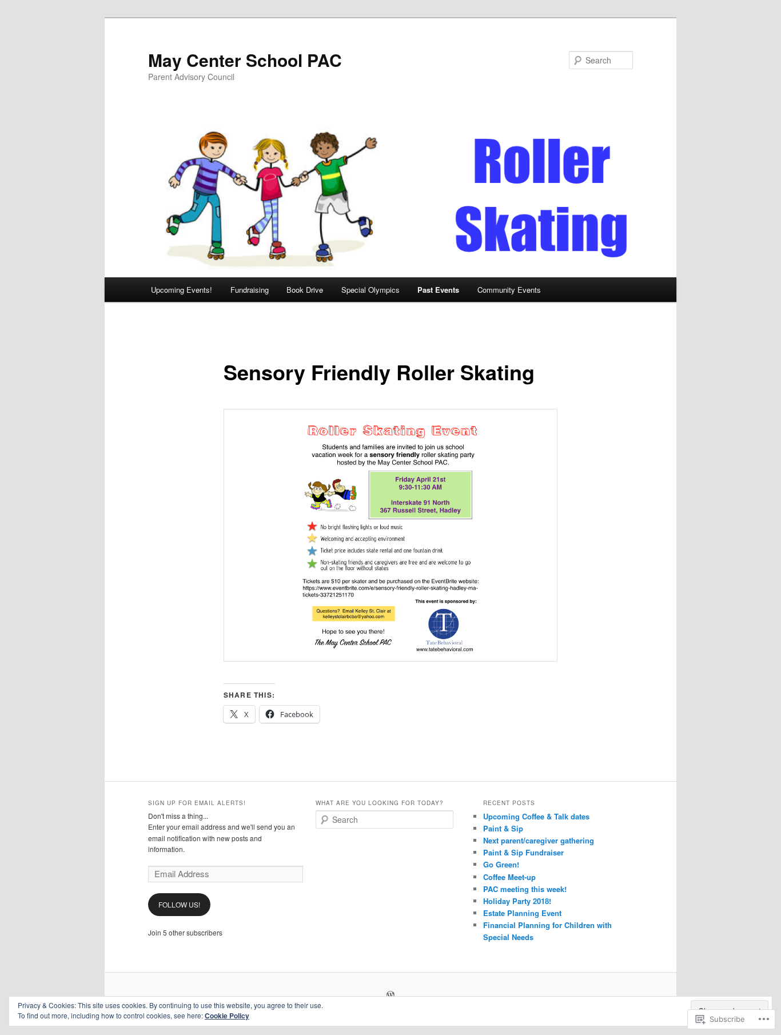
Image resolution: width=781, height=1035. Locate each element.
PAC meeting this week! (525, 888)
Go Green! (501, 864)
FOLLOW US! (179, 904)
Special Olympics (370, 289)
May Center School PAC (245, 59)
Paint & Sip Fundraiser (523, 852)
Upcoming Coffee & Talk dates (536, 816)
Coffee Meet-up (509, 876)
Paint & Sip (503, 828)
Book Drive (304, 289)
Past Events (438, 289)
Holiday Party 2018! (517, 900)
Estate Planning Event (522, 912)
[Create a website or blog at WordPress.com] (390, 995)
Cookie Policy (227, 1015)
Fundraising (249, 289)
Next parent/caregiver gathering (538, 840)
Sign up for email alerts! (197, 803)
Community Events (509, 289)
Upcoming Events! (181, 289)
